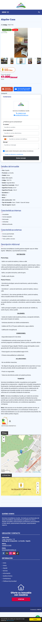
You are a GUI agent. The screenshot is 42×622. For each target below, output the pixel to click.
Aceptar (35, 619)
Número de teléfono (8, 136)
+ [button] (3, 437)
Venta (5, 565)
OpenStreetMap (37, 472)
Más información (10, 620)
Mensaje (5, 142)
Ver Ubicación (16, 489)
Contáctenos (7, 578)
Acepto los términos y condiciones (14, 154)
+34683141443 (22, 113)
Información (6, 573)
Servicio (5, 570)
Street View (8, 69)
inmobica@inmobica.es (21, 115)
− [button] (3, 440)
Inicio (4, 563)
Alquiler (5, 568)
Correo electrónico (8, 130)
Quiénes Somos (7, 576)
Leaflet (26, 472)
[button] (39, 29)
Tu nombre (6, 124)
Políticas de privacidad (10, 581)
